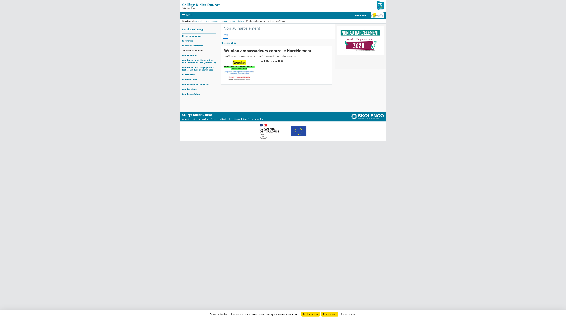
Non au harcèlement (230, 21)
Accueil (198, 21)
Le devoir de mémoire (192, 45)
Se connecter (361, 15)
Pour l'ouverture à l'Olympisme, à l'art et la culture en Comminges (198, 68)
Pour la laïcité (188, 74)
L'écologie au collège (191, 36)
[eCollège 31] (377, 15)
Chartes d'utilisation (219, 119)
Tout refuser (330, 314)
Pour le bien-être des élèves (195, 84)
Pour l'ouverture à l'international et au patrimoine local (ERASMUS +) (199, 61)
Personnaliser (349, 314)
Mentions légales (200, 119)
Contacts (186, 119)
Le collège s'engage (211, 21)
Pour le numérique (191, 94)
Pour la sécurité (189, 79)
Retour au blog (228, 43)
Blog (242, 21)
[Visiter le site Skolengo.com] (367, 118)
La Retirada (187, 40)
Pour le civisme (189, 89)
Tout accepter (310, 314)
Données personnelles (253, 119)
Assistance (235, 119)
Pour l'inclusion (189, 55)
